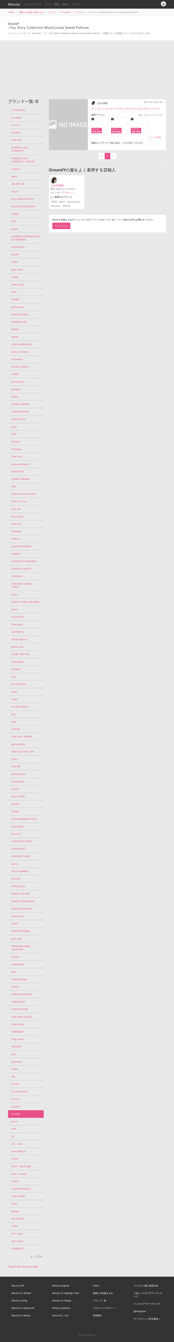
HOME (11, 12)
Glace (14, 594)
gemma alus (17, 307)
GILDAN (15, 441)
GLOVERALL (17, 662)
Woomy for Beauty (20, 1315)
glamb (14, 609)
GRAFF (15, 923)
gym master (17, 1241)
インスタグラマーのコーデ (147, 1304)
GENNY (15, 329)
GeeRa (14, 277)
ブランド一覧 (99, 1300)
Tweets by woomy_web (23, 1266)
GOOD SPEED (18, 849)
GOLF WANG (18, 796)
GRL (13, 1076)
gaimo (14, 176)
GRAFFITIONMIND (20, 931)
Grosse (15, 1084)
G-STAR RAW (18, 110)
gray (13, 972)
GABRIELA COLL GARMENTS (19, 149)
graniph (15, 957)
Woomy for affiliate (21, 1293)
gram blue (16, 939)
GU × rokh (16, 1144)
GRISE (14, 1069)
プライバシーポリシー (104, 1308)
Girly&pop (16, 531)
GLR (13, 677)
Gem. (14, 292)
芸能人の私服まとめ (103, 1293)
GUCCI (14, 1159)
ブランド (76, 4)
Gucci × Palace (19, 1174)
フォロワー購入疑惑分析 (146, 1285)
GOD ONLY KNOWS (21, 736)
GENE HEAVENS (19, 314)
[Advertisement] (87, 67)
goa (13, 714)
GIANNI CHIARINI (20, 404)
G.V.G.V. (15, 125)
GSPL (14, 1129)
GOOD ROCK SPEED (21, 841)
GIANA (14, 397)
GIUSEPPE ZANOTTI (21, 569)
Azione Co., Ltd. (60, 1315)
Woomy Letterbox (61, 1308)
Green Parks (17, 1024)
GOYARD (16, 879)
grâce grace (17, 916)
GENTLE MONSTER (21, 344)
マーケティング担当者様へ (147, 1319)
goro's (14, 864)
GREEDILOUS (18, 1001)
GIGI (13, 434)
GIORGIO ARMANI (20, 479)
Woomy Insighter (60, 1285)
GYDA (14, 1226)
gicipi (14, 426)
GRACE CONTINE (20, 893)
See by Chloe (73, 201)
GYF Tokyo (17, 1233)
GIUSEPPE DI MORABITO (24, 561)
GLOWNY (16, 669)
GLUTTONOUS (19, 684)
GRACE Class (18, 886)
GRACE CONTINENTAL (23, 901)
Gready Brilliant (19, 979)
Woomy (14, 4)
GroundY (65, 12)
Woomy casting (19, 1300)
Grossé (15, 1099)
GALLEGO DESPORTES (23, 206)
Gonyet (15, 811)
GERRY (15, 374)
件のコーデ (68, 193)
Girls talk (16, 509)
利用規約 (97, 1315)
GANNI (15, 214)
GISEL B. (15, 539)
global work (17, 647)
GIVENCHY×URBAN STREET (21, 585)
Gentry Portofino (20, 352)
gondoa (15, 804)
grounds (15, 1106)
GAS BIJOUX (17, 247)
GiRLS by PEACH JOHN (23, 494)
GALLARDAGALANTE (22, 199)
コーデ (47, 4)
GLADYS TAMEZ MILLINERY (25, 602)
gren (13, 1054)
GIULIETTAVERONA (21, 546)
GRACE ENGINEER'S (21, 909)
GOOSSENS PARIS (20, 856)
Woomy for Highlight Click (65, 1293)
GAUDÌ (14, 254)
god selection (18, 744)
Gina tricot (16, 456)
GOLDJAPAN (18, 781)
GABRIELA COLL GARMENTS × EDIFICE (22, 160)
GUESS (15, 1181)
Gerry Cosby (17, 381)
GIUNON (15, 554)
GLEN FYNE (17, 617)
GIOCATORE (17, 471)
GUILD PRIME (18, 1196)
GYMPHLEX (17, 1248)
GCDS (14, 262)
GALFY (15, 191)
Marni (62, 201)
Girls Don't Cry (19, 501)
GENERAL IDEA (19, 322)
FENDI (54, 201)
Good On (16, 834)
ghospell (15, 389)
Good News (17, 826)
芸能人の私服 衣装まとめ (31, 12)
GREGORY (16, 1046)
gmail (14, 691)
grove (14, 1121)
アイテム (78, 12)
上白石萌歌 (102, 103)
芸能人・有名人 (61, 4)
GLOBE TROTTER (20, 654)
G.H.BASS (16, 117)
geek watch (17, 269)
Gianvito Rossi (18, 419)
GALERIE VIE (17, 184)
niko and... (56, 206)
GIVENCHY (17, 576)
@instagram (140, 1311)
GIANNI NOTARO (20, 411)
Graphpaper (17, 964)
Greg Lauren (17, 1039)
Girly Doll (16, 524)
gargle (14, 229)
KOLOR (66, 206)
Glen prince (17, 624)
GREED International (21, 994)
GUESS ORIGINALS (21, 1189)
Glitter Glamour (19, 639)
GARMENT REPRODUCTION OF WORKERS (25, 238)
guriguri (15, 1211)
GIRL (13, 486)
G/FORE (15, 132)
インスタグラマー (33, 4)
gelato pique (17, 284)
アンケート (61, 226)
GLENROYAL (17, 632)
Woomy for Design (61, 1300)
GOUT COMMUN (20, 871)
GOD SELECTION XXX (22, 751)
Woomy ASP (17, 1285)
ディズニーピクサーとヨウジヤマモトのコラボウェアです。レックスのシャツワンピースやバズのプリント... (126, 108)
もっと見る (155, 137)
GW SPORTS (17, 1219)
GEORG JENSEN (20, 367)
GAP (13, 221)
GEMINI (15, 299)
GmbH (14, 699)
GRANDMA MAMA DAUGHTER (20, 948)
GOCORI (15, 729)
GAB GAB (16, 140)
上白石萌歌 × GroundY (132, 143)
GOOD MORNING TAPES (24, 819)
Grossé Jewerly (19, 1091)
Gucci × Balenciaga (21, 1166)
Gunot (14, 1203)
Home (96, 1285)
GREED (15, 987)
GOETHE (15, 766)
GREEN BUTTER (19, 1009)
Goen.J (15, 759)
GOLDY (15, 789)
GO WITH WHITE (19, 707)
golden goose (18, 774)
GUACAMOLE (18, 1151)
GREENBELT (17, 1031)
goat (13, 721)
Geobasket (17, 359)
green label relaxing (21, 1017)
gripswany (16, 1061)
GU (13, 1136)
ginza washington (20, 464)
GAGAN (15, 169)
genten (14, 337)
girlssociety (17, 516)
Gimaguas (16, 449)
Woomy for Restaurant (22, 1308)
